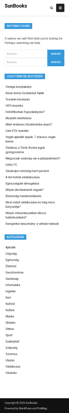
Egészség (12, 260)
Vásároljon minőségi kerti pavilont (27, 171)
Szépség (11, 348)
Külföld (10, 304)
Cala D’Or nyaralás (17, 130)
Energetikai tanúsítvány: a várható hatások (32, 224)
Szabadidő (12, 341)
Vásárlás (11, 373)
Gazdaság (12, 279)
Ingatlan (11, 291)
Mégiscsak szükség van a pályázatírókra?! (33, 158)
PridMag (42, 408)
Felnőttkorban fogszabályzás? (25, 112)
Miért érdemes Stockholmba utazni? (29, 124)
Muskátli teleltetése (18, 118)
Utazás (10, 360)
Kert (8, 297)
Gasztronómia (14, 272)
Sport (9, 335)
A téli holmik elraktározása (23, 177)
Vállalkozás (13, 366)
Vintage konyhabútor (19, 87)
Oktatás (10, 322)
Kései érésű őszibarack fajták (25, 93)
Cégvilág (11, 253)
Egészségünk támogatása (22, 183)
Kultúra (10, 310)
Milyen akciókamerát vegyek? (25, 190)
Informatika (13, 285)
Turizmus (11, 354)
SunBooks (16, 6)
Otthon (10, 329)
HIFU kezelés (14, 105)
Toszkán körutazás (18, 99)
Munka (10, 316)
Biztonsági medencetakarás (23, 196)
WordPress (25, 408)
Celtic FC (11, 164)
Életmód (11, 266)
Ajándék (11, 247)
